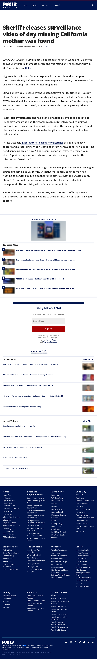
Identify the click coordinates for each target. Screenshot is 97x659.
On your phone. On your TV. (43, 219)
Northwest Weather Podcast (34, 604)
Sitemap (54, 538)
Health (53, 520)
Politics (54, 503)
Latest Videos (10, 421)
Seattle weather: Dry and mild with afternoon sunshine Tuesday (45, 269)
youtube (66, 642)
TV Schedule (7, 511)
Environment (56, 526)
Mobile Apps (7, 498)
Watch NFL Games (58, 598)
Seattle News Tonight (35, 498)
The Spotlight (34, 546)
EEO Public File (8, 534)
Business (6, 601)
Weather (56, 546)
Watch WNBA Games (59, 627)
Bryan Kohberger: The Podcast (35, 609)
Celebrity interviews (10, 569)
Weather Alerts (57, 558)
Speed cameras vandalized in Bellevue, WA (19, 426)
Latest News (9, 359)
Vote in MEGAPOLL (83, 503)
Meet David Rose (33, 558)
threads (84, 642)
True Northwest (82, 515)
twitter (89, 642)
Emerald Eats (8, 558)
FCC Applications (9, 537)
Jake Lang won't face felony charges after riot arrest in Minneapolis (28, 385)
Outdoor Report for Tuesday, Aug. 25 (16, 468)
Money (6, 592)
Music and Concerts (58, 515)
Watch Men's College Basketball (59, 618)
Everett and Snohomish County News (36, 512)
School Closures (82, 520)
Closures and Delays (59, 561)
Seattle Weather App (59, 556)
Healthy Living (56, 523)
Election (54, 506)
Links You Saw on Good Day (85, 527)
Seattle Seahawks (82, 550)
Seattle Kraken (81, 561)
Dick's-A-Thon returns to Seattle (15, 458)
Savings (6, 607)
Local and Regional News (35, 493)
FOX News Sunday (58, 535)
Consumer (55, 518)
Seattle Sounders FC (83, 556)
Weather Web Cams (59, 550)
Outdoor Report (82, 523)
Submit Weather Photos (85, 518)
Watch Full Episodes (34, 555)
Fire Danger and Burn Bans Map (59, 571)
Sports (79, 546)
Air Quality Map (57, 564)
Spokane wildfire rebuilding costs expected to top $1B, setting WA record (30, 364)
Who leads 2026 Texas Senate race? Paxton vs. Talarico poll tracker (28, 375)
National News (57, 501)
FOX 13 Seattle (7, 47)
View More (88, 359)
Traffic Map (55, 553)
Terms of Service (50, 342)
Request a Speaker (10, 523)
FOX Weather (56, 578)
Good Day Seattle (81, 493)
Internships (7, 520)
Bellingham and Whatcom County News (36, 521)
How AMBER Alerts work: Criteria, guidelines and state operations (45, 288)
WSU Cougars (81, 570)
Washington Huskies (83, 567)
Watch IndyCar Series (59, 614)
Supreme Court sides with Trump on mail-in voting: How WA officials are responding (34, 436)
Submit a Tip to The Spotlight (34, 570)
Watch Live (80, 498)
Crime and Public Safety (36, 561)
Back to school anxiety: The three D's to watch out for (22, 447)
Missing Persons (33, 563)
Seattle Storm (81, 558)
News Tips (7, 495)
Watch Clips (7, 550)
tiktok (80, 642)
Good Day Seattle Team (85, 501)
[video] (88, 428)
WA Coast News (33, 525)
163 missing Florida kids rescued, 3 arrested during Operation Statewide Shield (33, 396)
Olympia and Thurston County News (35, 517)
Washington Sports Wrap (83, 574)
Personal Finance (9, 596)
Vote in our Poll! (38, 351)
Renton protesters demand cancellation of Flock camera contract (45, 260)
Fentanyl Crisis (32, 566)
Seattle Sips (7, 561)
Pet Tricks (79, 506)
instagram (71, 642)
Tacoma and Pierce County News (34, 507)
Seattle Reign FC (82, 564)
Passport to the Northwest (9, 565)
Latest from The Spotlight (33, 551)
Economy (6, 604)
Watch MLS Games (58, 630)
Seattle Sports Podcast (36, 601)
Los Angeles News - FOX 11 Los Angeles (34, 534)
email (93, 642)
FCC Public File (8, 531)
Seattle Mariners (82, 553)
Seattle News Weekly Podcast (35, 597)
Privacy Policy (51, 340)
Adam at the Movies (83, 509)
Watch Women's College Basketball (58, 623)
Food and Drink (57, 512)
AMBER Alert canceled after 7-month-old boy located (40, 279)
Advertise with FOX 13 (11, 525)
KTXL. (27, 68)
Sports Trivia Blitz (82, 580)
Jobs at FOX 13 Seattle (11, 517)
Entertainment (56, 509)
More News (57, 491)
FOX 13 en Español (58, 532)
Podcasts (32, 592)
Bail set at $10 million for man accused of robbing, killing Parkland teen (48, 250)
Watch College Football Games (60, 602)
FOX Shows (7, 514)
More (57, 5)
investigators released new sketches (42, 142)
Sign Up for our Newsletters (8, 502)
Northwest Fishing (83, 586)
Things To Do (81, 512)
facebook (75, 642)
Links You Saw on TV (11, 508)
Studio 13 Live (10, 546)
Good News (55, 529)
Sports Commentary (83, 578)
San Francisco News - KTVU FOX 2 (35, 529)
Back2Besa (80, 531)
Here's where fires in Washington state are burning (22, 406)
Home (6, 491)
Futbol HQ (79, 583)
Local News (55, 495)
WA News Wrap (57, 498)
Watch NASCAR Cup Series (59, 610)
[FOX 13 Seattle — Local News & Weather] (10, 5)
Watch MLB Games (58, 606)
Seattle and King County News (36, 502)
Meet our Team (9, 506)
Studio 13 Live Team (11, 553)
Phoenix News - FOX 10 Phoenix (36, 539)
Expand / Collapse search (92, 5)
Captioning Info (9, 528)
